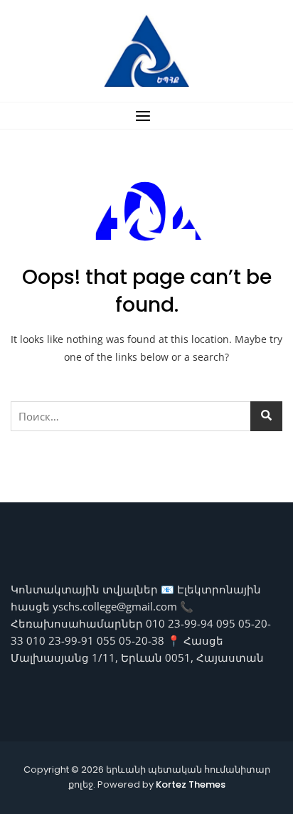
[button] (146, 116)
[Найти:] (146, 416)
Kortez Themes (190, 784)
